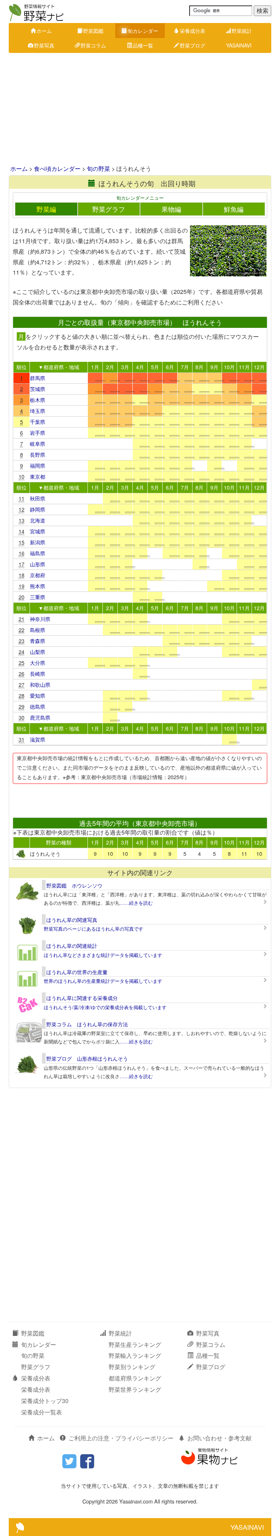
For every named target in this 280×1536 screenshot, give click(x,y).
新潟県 (37, 542)
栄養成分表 (192, 30)
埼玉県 (37, 410)
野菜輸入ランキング (135, 1355)
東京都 (37, 476)
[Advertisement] (140, 109)
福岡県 (37, 465)
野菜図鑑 (93, 30)
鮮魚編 (234, 209)
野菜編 (46, 209)
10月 (229, 367)
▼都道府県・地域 (58, 367)
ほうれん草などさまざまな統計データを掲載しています (103, 954)
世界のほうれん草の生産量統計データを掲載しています (103, 980)
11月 (244, 367)
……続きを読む (136, 902)
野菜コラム (93, 45)
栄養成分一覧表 (41, 1412)
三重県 (37, 597)
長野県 (37, 454)
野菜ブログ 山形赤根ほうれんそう (87, 1058)
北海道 (37, 520)
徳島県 (37, 706)
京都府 (37, 575)
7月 (185, 367)
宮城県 (37, 531)
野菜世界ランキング (135, 1389)
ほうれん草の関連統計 (71, 945)
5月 (155, 367)
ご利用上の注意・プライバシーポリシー (121, 1438)
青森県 (37, 640)
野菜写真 (44, 45)
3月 (125, 367)
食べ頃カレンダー (57, 168)
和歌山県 (40, 684)
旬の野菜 (98, 168)
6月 (170, 367)
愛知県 (37, 695)
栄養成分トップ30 (45, 1401)
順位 (21, 367)
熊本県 (37, 586)
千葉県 (37, 421)
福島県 (37, 553)
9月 (214, 367)
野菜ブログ (192, 45)
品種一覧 (143, 45)
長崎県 (37, 673)
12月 (259, 367)
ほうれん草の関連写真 (71, 919)
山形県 (37, 564)
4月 (140, 367)
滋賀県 (37, 739)
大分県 (37, 662)
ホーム (44, 30)
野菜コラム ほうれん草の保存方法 (87, 1024)
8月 (199, 367)
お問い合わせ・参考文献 (219, 1438)
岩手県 (37, 432)
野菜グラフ (108, 209)
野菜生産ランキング (135, 1344)
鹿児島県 (40, 717)
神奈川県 (40, 619)
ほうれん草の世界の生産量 (77, 972)
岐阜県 (37, 443)
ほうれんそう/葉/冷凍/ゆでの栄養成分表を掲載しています (105, 1007)
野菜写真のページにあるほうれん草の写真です (93, 928)
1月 (95, 367)
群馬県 (37, 378)
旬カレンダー (143, 30)
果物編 (171, 209)
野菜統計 (242, 30)
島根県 (37, 629)
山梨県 (37, 651)
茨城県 (37, 388)
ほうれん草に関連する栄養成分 (82, 997)
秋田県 (37, 498)
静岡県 (37, 509)
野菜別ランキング (132, 1367)
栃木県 (37, 399)
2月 (110, 367)
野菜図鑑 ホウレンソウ (74, 885)
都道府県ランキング (135, 1378)
